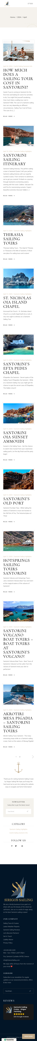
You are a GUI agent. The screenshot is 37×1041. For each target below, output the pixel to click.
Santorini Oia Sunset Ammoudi (15, 437)
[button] (18, 1012)
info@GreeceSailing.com (11, 960)
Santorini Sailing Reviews (11, 930)
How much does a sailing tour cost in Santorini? (18, 79)
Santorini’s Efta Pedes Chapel (16, 368)
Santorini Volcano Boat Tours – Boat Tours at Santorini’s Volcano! (18, 643)
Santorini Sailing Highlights (23, 151)
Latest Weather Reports (11, 926)
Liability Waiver (8, 940)
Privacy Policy (7, 943)
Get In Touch (7, 936)
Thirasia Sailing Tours (13, 239)
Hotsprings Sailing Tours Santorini (16, 567)
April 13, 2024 (7, 231)
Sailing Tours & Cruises (11, 923)
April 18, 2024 (7, 151)
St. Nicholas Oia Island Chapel (17, 302)
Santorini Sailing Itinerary (15, 159)
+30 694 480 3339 (9, 950)
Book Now (28, 1036)
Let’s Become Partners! (11, 933)
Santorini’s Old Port (16, 501)
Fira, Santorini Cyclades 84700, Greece (16, 956)
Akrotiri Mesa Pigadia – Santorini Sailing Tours (18, 722)
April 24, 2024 (7, 66)
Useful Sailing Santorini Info (23, 66)
